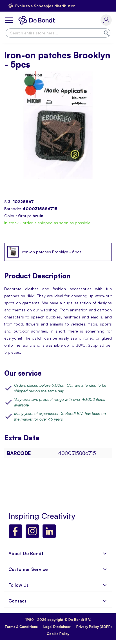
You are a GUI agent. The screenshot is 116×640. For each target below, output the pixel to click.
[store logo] (37, 20)
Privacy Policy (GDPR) (94, 626)
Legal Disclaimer (57, 626)
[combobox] (58, 33)
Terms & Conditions (21, 626)
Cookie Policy (58, 634)
